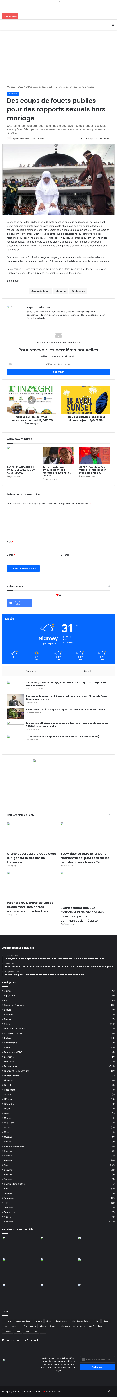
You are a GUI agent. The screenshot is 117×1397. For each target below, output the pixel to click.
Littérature (9, 1104)
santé (18, 1331)
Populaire (31, 671)
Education (9, 1061)
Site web (65, 555)
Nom (10, 542)
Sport (6, 1188)
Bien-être (8, 1014)
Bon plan (8, 1019)
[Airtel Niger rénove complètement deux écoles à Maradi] (96, 1294)
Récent (87, 671)
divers (48, 1321)
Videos (7, 1217)
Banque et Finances (14, 1005)
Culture (7, 1038)
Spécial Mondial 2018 (14, 1184)
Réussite (8, 1160)
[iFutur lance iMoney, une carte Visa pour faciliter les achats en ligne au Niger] (20, 1246)
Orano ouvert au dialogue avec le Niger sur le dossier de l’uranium (31, 858)
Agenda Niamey (19, 138)
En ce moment (11, 1066)
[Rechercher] (113, 25)
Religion (8, 1155)
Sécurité (8, 1170)
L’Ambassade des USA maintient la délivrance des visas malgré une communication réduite (82, 914)
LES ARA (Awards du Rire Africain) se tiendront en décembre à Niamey (92, 469)
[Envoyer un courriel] (28, 138)
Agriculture (9, 995)
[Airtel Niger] (58, 8)
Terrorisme (9, 1198)
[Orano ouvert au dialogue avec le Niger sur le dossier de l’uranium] (31, 836)
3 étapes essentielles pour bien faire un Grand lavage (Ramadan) (62, 736)
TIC (6, 1203)
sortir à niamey (31, 1331)
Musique (8, 1137)
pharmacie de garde (48, 1326)
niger (6, 1326)
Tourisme (8, 1207)
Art (5, 1000)
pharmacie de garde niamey (73, 1326)
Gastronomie (10, 1090)
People (7, 1141)
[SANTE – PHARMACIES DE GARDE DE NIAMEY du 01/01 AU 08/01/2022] (22, 455)
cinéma (39, 1321)
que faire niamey (96, 1326)
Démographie (10, 1042)
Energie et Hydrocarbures (16, 1071)
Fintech (7, 1085)
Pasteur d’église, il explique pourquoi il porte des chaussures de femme (66, 709)
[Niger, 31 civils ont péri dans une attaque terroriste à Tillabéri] (96, 1268)
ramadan (7, 1331)
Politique (8, 1151)
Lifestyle (8, 1099)
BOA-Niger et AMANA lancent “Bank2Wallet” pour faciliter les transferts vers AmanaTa (85, 858)
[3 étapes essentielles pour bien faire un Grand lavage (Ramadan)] (15, 741)
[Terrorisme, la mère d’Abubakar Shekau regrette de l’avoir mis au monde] (58, 455)
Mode (7, 1132)
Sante (7, 1165)
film (97, 1321)
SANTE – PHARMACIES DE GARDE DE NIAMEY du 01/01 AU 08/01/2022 (21, 469)
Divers (7, 1047)
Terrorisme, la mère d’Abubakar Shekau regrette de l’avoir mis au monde (57, 471)
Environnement (11, 1075)
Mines (7, 1127)
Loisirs (7, 1108)
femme (61, 290)
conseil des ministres (14, 1028)
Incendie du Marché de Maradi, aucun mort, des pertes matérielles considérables (31, 907)
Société (8, 1179)
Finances (8, 1080)
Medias (7, 1118)
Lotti (6, 1113)
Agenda (8, 991)
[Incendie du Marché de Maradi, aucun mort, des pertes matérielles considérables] (31, 885)
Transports (9, 1212)
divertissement (62, 1321)
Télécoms (9, 1193)
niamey (106, 1321)
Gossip (7, 1094)
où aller (15, 1326)
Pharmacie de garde (14, 1146)
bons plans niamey (23, 1321)
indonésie (79, 290)
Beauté (7, 1010)
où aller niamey (29, 1326)
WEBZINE (22, 87)
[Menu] (3, 25)
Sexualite (8, 1174)
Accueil (12, 87)
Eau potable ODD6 (13, 1052)
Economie (9, 1057)
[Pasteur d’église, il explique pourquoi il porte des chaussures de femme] (15, 713)
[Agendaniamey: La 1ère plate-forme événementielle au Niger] (23, 25)
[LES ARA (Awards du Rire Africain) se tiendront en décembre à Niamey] (94, 455)
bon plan (7, 1321)
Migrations (9, 1123)
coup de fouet (41, 290)
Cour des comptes (13, 1033)
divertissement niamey (82, 1321)
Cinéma (8, 1024)
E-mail (11, 555)
